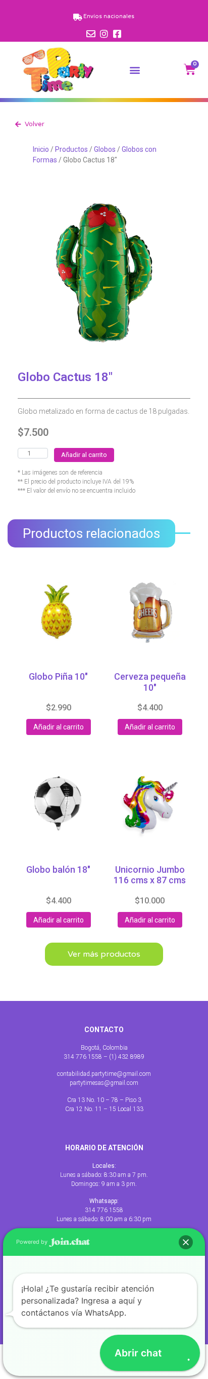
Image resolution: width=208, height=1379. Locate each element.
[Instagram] (104, 33)
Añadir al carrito (84, 454)
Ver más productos (104, 954)
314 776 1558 (104, 1210)
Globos (105, 149)
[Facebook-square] (117, 33)
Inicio (41, 149)
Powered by (32, 1241)
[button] (135, 69)
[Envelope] (90, 33)
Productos (71, 149)
